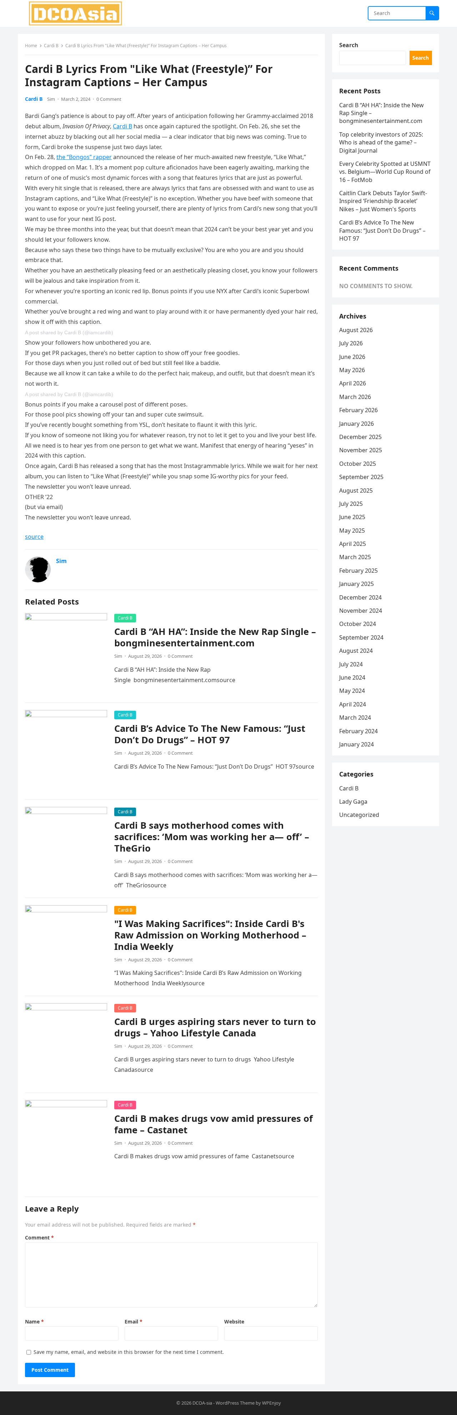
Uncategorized (359, 815)
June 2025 (352, 517)
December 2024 (360, 597)
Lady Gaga (353, 801)
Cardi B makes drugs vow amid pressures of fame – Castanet (213, 1124)
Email (133, 1321)
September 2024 (361, 637)
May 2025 (352, 530)
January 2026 (356, 424)
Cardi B (51, 46)
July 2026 (351, 343)
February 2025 (358, 571)
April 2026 (352, 383)
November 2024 (360, 611)
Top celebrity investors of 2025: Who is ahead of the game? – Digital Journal (381, 142)
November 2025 (360, 450)
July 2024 (351, 664)
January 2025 (356, 584)
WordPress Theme (235, 1403)
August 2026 (356, 330)
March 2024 (355, 717)
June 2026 (352, 357)
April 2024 (352, 704)
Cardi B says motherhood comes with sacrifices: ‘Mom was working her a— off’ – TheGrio (211, 836)
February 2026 (358, 410)
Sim (51, 99)
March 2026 (355, 397)
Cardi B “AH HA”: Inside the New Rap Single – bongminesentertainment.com (215, 637)
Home (31, 46)
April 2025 (352, 544)
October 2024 (357, 624)
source (34, 537)
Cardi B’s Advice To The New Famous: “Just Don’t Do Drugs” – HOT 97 (209, 734)
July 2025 (351, 504)
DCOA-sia (202, 1403)
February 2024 (358, 731)
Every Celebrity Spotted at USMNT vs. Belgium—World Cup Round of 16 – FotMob (385, 172)
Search (348, 45)
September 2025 (361, 477)
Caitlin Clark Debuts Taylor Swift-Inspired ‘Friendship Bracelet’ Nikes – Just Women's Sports (383, 201)
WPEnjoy (271, 1403)
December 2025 (360, 437)
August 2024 (356, 651)
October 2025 (357, 464)
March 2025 (355, 557)
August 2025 (356, 490)
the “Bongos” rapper (84, 157)
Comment (39, 1237)
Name (34, 1321)
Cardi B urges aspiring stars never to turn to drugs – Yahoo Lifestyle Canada (215, 1027)
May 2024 (352, 691)
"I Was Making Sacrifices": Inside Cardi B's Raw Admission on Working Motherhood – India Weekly (210, 935)
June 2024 (352, 677)
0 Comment (108, 99)
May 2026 (352, 370)
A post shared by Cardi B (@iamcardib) (69, 332)
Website (234, 1321)
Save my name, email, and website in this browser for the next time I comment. (129, 1352)
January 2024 (356, 744)
